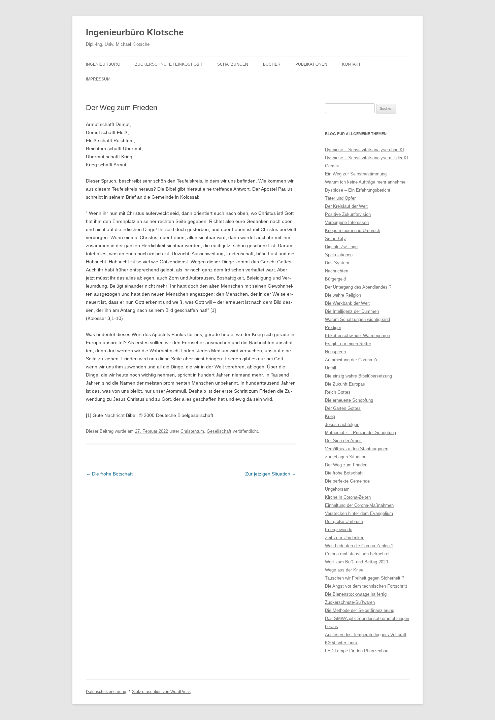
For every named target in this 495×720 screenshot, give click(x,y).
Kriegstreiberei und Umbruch (352, 230)
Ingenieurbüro (103, 64)
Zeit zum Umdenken (344, 537)
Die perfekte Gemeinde (347, 481)
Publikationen (311, 64)
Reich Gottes (338, 392)
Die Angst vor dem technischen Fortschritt (366, 586)
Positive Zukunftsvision (348, 214)
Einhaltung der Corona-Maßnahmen (359, 505)
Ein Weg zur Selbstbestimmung (356, 173)
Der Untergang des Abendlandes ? (358, 287)
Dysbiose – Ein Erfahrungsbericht (357, 190)
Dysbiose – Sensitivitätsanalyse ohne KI (364, 149)
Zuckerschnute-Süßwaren (350, 602)
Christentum (192, 431)
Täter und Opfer (340, 198)
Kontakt (351, 64)
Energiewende (338, 529)
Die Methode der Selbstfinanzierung (359, 610)
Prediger (333, 327)
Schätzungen (232, 64)
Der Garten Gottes (343, 408)
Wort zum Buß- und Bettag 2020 (356, 561)
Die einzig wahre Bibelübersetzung (358, 376)
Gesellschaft (219, 431)
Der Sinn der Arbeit (343, 440)
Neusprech (335, 351)
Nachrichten (336, 270)
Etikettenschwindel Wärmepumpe (357, 335)
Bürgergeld (335, 279)
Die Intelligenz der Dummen (352, 311)
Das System (337, 262)
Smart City (335, 238)
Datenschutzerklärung (106, 691)
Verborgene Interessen (347, 222)
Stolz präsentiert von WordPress (161, 691)
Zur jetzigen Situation (270, 474)
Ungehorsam (337, 489)
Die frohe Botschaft (109, 474)
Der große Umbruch (344, 521)
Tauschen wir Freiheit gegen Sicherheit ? (364, 578)
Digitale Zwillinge (341, 246)
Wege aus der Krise (344, 569)
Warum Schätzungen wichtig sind (357, 319)
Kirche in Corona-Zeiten (348, 497)
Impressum (98, 79)
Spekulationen (339, 254)
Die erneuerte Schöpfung (349, 400)
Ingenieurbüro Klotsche (135, 32)
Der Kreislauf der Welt (346, 206)
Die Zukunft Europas (345, 384)
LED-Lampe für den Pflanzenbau (356, 650)
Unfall (330, 367)
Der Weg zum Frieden (346, 464)
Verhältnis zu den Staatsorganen (356, 448)
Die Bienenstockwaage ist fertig (356, 594)
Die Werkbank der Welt (347, 303)
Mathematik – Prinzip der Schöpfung (360, 432)
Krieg (330, 416)
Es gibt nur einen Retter (348, 343)
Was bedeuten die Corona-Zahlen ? (359, 545)
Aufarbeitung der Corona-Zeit (353, 359)
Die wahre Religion (343, 295)
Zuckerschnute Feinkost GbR (168, 64)
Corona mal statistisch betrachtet (357, 553)
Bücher (271, 64)
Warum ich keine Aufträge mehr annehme (365, 182)
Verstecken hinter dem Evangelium (359, 513)
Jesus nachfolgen (342, 424)
